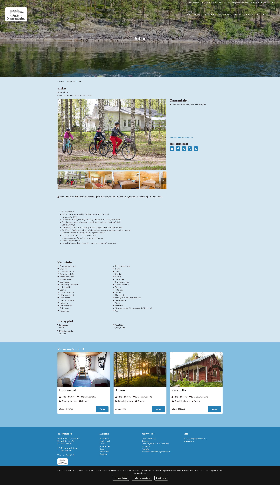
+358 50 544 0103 (224, 3)
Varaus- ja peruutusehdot (195, 439)
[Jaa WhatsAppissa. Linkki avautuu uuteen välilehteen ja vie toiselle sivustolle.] (196, 149)
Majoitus (198, 14)
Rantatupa (104, 452)
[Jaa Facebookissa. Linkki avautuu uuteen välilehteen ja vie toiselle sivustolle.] (179, 149)
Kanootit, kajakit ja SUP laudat (155, 444)
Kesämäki (104, 454)
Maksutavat (189, 441)
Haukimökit (105, 441)
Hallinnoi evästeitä (141, 478)
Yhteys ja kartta (250, 14)
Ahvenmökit (105, 446)
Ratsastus (146, 446)
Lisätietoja (161, 478)
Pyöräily (145, 449)
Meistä (236, 14)
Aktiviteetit (210, 14)
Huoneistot (104, 439)
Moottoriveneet (149, 439)
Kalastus (145, 441)
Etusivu (187, 14)
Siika (80, 81)
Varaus (268, 14)
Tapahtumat (224, 14)
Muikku (103, 444)
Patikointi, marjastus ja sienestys (156, 452)
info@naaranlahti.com (240, 3)
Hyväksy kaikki (120, 478)
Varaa (102, 409)
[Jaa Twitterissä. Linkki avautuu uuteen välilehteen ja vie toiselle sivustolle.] (191, 149)
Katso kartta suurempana (181, 138)
